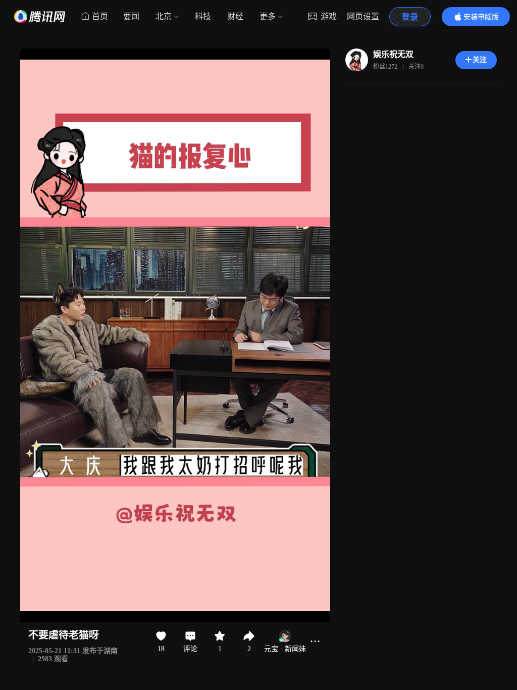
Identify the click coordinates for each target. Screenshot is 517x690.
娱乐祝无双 (393, 54)
